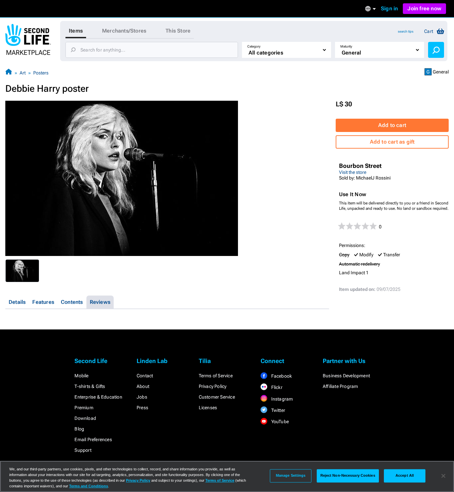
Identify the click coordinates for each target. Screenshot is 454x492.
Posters (41, 72)
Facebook (281, 376)
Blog (79, 428)
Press (142, 407)
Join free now (424, 8)
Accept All (405, 476)
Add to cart (392, 125)
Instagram (281, 399)
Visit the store (352, 172)
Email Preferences (93, 439)
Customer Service (217, 397)
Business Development (346, 375)
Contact (145, 375)
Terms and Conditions (88, 486)
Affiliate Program (340, 386)
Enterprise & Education (98, 397)
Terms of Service (216, 375)
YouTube (279, 421)
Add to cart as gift (392, 142)
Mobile (81, 375)
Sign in (389, 8)
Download (85, 418)
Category (254, 46)
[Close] (443, 475)
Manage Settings (291, 476)
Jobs (142, 397)
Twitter (277, 410)
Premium (83, 407)
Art (23, 72)
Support (82, 450)
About (143, 386)
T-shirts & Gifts (89, 386)
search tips (405, 31)
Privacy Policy (213, 386)
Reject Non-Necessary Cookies (347, 476)
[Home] (8, 72)
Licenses (208, 407)
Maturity (346, 46)
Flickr (276, 387)
